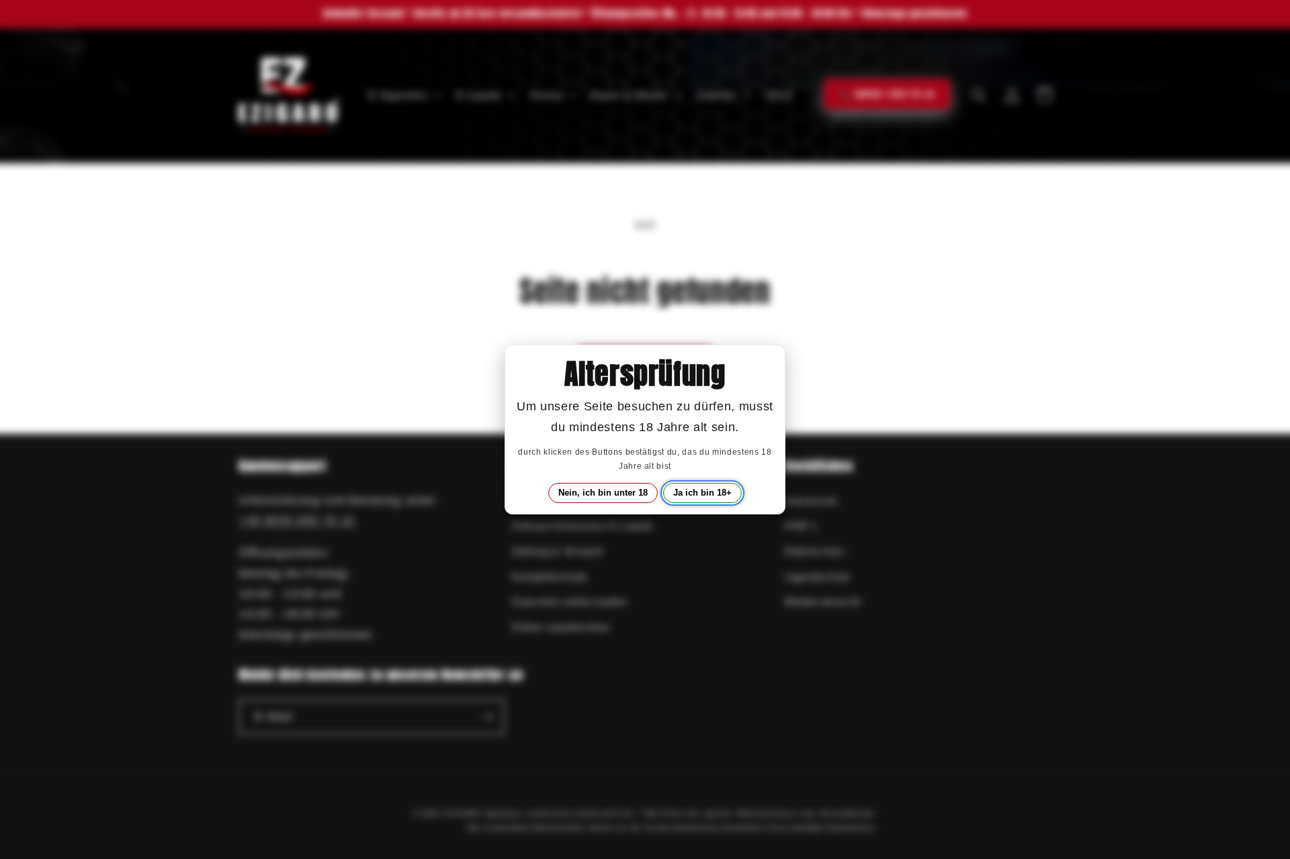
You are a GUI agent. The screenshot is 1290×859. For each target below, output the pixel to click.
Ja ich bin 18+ (702, 493)
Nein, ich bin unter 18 (603, 493)
